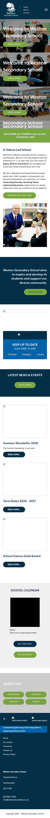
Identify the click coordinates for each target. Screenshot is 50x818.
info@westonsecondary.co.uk (16, 799)
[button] (46, 9)
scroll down (14, 44)
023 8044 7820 (9, 796)
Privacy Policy (9, 754)
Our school (7, 742)
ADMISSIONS (36, 695)
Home (5, 738)
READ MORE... (14, 454)
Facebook (12, 354)
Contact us (7, 750)
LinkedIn (40, 354)
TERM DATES (13, 702)
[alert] (25, 614)
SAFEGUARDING (13, 695)
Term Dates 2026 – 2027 (19, 501)
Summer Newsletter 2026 (20, 443)
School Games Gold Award (22, 556)
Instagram (26, 354)
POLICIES (36, 702)
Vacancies (7, 746)
